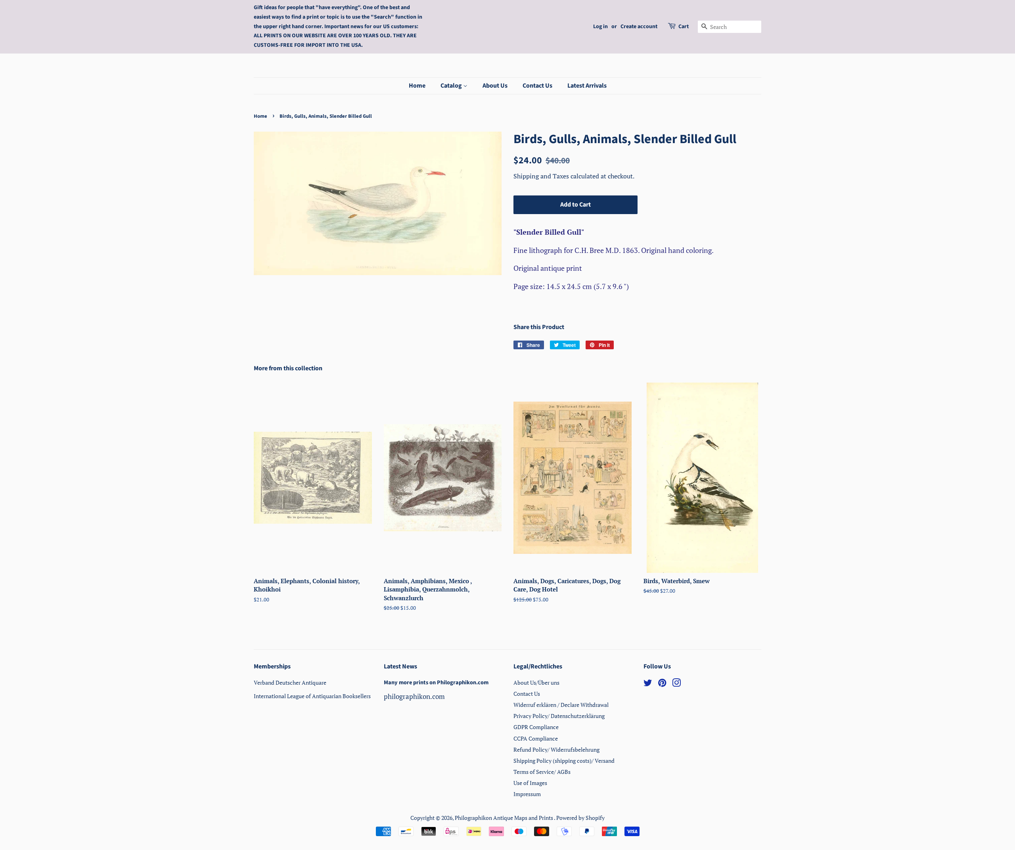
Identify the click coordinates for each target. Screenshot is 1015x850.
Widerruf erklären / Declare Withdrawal (561, 704)
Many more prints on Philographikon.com (436, 682)
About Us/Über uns (536, 682)
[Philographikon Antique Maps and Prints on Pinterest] (662, 684)
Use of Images (530, 783)
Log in (600, 27)
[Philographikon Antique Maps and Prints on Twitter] (647, 684)
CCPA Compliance (535, 738)
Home (417, 85)
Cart (683, 27)
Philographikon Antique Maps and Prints (504, 817)
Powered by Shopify (580, 817)
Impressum (527, 794)
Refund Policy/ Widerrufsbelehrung (556, 749)
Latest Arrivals (587, 85)
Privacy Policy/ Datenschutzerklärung (559, 716)
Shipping (526, 176)
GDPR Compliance (536, 727)
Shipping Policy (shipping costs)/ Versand (564, 760)
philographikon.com (414, 696)
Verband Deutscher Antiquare (290, 682)
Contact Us (537, 85)
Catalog (451, 85)
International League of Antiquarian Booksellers (312, 696)
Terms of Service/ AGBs (542, 771)
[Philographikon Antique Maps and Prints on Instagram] (676, 684)
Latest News (400, 666)
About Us (495, 85)
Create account (638, 27)
